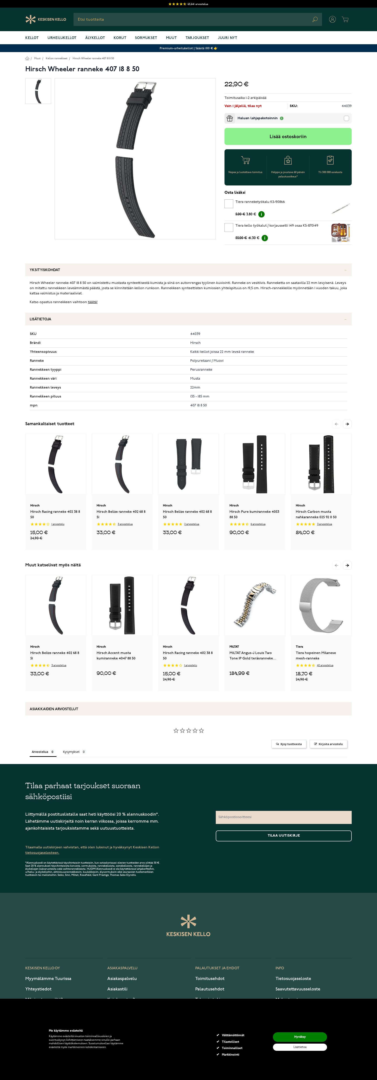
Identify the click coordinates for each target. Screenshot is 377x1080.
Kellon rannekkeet (56, 58)
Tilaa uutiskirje (284, 835)
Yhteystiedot (38, 989)
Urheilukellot (62, 38)
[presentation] (226, 115)
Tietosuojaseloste (293, 978)
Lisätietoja (40, 319)
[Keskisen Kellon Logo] (46, 19)
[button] (347, 424)
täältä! (93, 302)
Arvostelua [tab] (40, 752)
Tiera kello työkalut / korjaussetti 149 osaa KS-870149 (276, 226)
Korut (120, 38)
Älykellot (95, 38)
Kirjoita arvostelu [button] (331, 744)
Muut (171, 38)
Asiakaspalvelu (122, 978)
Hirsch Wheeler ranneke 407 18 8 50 (93, 58)
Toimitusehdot (209, 978)
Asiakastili (117, 989)
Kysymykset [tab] (71, 752)
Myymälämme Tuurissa (48, 978)
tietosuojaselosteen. (42, 853)
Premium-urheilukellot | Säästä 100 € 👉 (189, 48)
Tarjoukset (197, 38)
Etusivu (27, 58)
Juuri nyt (227, 38)
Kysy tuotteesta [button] (291, 744)
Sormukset (146, 38)
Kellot (32, 38)
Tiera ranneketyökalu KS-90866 (260, 202)
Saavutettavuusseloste (298, 989)
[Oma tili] (332, 19)
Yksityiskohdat (45, 270)
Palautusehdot (209, 989)
